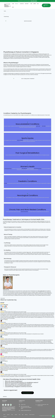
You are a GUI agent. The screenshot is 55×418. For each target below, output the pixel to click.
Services (16, 3)
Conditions (22, 3)
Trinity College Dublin (41, 290)
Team (31, 3)
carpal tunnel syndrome (24, 211)
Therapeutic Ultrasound (10, 267)
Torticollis (5, 182)
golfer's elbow (38, 125)
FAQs (38, 3)
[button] (18, 3)
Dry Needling (7, 250)
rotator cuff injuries (20, 139)
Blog (13, 7)
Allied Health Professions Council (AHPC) (28, 73)
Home (13, 3)
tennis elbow (44, 125)
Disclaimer (5, 416)
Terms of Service (31, 414)
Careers (34, 3)
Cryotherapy (7, 243)
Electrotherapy (7, 258)
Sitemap (26, 414)
